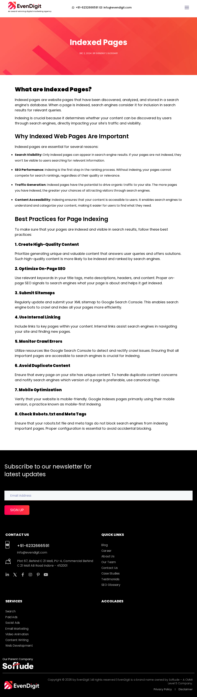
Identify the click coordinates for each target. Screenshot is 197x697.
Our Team (108, 562)
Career (106, 551)
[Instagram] (30, 575)
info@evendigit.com (32, 552)
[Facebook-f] (23, 575)
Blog (104, 545)
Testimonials (110, 579)
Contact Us (109, 568)
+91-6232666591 (33, 545)
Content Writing (16, 640)
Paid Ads (11, 617)
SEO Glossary (110, 585)
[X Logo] (15, 575)
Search (10, 611)
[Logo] (24, 5)
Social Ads (12, 623)
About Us (107, 556)
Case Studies (110, 573)
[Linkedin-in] (7, 575)
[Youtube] (46, 575)
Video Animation (17, 634)
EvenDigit (101, 53)
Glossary (113, 53)
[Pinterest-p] (38, 575)
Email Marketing (16, 628)
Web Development (19, 646)
